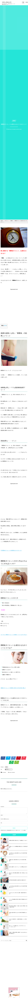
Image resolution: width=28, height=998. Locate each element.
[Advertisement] (14, 307)
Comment (2, 806)
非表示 (5, 325)
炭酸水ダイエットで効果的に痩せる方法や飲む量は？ (13, 688)
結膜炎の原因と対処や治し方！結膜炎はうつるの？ (18, 840)
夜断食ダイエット (9, 769)
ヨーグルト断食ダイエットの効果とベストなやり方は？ (14, 634)
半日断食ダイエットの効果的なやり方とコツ (11, 550)
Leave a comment (12, 772)
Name (2, 815)
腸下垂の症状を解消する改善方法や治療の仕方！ (17, 880)
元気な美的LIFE (6, 2)
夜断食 (14, 120)
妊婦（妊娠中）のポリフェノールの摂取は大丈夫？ (18, 866)
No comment (4, 772)
